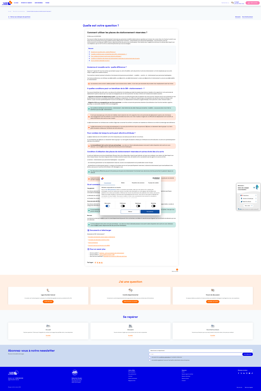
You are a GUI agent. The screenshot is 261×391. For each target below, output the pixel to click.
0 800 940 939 (48, 301)
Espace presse (185, 378)
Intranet (184, 380)
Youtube (249, 373)
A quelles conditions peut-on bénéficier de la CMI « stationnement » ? (109, 54)
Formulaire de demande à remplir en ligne (98, 239)
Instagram (246, 373)
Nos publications (132, 374)
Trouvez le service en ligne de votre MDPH (99, 245)
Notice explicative (93, 242)
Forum (47, 2)
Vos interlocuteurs (247, 17)
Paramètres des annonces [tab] (138, 182)
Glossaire (238, 17)
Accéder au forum (213, 301)
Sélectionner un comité (130, 301)
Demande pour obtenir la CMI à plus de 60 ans (115, 256)
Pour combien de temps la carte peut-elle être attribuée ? (106, 56)
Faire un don (254, 2)
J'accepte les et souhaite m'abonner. (167, 357)
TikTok (252, 373)
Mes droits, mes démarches (19, 11)
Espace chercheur (186, 376)
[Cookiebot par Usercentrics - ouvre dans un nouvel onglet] (154, 178)
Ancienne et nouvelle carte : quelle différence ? (103, 52)
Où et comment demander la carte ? (100, 60)
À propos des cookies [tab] (153, 182)
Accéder (48, 335)
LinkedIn (244, 373)
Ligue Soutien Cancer (13, 379)
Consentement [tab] (107, 183)
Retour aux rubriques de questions (20, 17)
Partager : (90, 262)
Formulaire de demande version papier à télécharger (101, 237)
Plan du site (239, 387)
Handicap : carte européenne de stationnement (111, 253)
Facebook (238, 373)
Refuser (130, 211)
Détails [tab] (123, 182)
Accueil (9, 11)
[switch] (123, 206)
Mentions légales (249, 387)
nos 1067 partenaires (110, 189)
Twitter (241, 373)
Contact (130, 376)
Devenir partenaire (132, 378)
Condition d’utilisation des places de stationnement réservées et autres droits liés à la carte (115, 58)
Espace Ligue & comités (187, 374)
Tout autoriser (150, 211)
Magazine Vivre (131, 380)
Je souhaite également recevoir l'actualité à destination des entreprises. (171, 360)
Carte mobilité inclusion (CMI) (107, 254)
